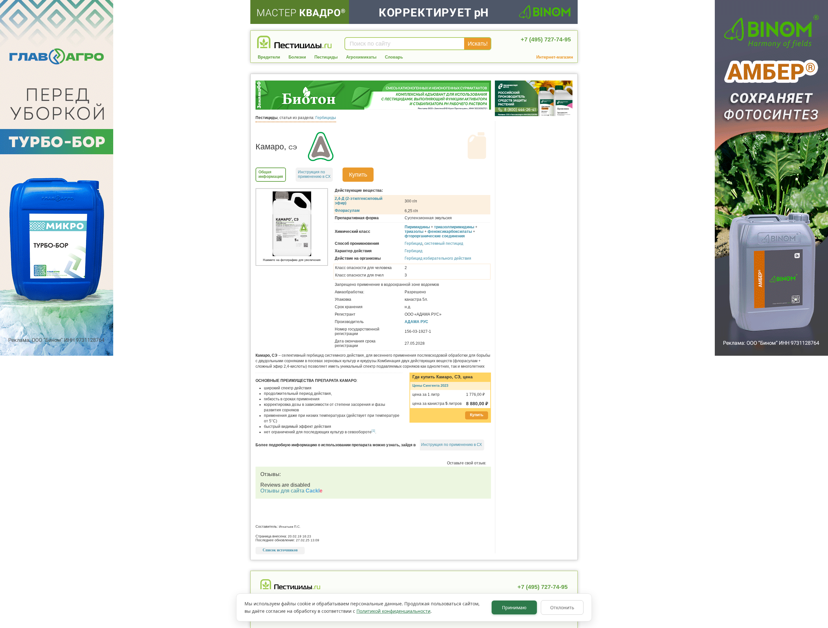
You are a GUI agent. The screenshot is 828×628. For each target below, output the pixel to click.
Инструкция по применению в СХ (451, 444)
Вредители (269, 57)
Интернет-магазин (554, 57)
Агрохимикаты (361, 57)
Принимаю (514, 607)
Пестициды (326, 57)
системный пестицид (443, 243)
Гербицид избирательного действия (438, 258)
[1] (373, 430)
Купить (358, 174)
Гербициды (325, 117)
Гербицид (413, 243)
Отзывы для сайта (291, 490)
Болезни (297, 57)
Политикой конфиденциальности (393, 611)
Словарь (394, 57)
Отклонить (562, 607)
